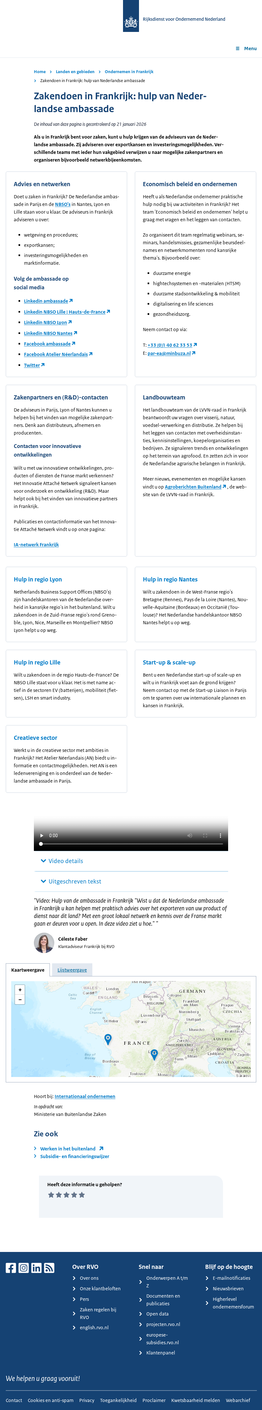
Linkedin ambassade (46, 301)
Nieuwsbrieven (228, 1288)
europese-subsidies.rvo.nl (162, 1339)
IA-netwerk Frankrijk (36, 545)
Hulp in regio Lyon (38, 579)
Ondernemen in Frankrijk (129, 71)
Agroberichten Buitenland (193, 487)
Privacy (86, 1400)
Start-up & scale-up (169, 662)
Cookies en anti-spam (50, 1400)
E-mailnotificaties (231, 1278)
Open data (157, 1314)
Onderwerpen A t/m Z (167, 1282)
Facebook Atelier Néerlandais (56, 354)
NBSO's (63, 204)
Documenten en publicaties (163, 1300)
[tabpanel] (131, 1029)
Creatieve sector (35, 738)
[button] (154, 1055)
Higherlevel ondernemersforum (233, 1303)
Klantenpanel (160, 1353)
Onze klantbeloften (100, 1288)
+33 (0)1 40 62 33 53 (170, 345)
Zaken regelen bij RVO (98, 1313)
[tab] (28, 969)
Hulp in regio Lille (37, 662)
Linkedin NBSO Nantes (48, 333)
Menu (250, 48)
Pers (84, 1299)
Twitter (32, 365)
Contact (14, 1400)
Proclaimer (154, 1400)
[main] (131, 654)
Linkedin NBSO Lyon (45, 322)
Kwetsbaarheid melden (195, 1400)
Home (40, 71)
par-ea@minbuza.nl (169, 353)
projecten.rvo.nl (163, 1324)
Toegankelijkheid (118, 1400)
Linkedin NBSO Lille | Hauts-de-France (64, 312)
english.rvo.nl (94, 1327)
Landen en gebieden (75, 71)
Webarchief (238, 1400)
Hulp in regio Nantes (170, 579)
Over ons (89, 1278)
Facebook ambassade (47, 344)
